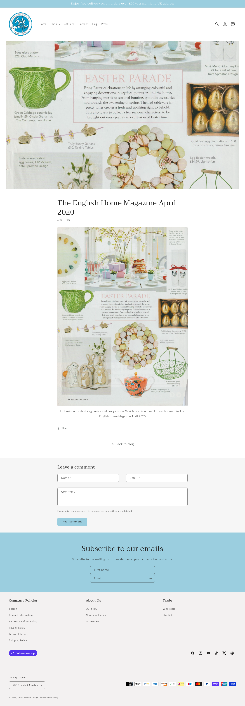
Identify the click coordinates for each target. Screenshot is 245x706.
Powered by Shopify (48, 698)
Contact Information (21, 615)
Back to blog (125, 444)
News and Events (96, 615)
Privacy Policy (17, 628)
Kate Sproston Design (28, 698)
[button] (55, 24)
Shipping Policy (18, 640)
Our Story (91, 608)
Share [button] (65, 428)
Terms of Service (18, 634)
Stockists (168, 615)
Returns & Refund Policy (23, 621)
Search (13, 608)
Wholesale (169, 608)
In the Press (92, 621)
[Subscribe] (151, 578)
